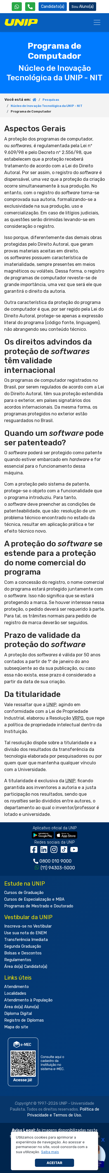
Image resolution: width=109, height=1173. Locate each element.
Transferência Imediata (26, 939)
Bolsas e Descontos (23, 953)
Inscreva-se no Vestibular (28, 926)
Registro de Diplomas (24, 1020)
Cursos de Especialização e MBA (34, 899)
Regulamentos (17, 959)
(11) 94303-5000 (58, 867)
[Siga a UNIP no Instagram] (55, 851)
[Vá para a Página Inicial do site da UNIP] (21, 22)
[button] (50, 1152)
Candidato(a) (52, 6)
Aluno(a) (86, 6)
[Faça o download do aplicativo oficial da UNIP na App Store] (66, 834)
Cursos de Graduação (24, 892)
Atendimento (16, 986)
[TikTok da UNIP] (65, 851)
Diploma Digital (18, 1013)
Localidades (15, 993)
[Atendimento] (30, 6)
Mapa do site (16, 1027)
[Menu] (97, 22)
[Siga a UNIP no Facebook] (35, 851)
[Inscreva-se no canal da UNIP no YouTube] (74, 851)
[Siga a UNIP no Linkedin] (45, 851)
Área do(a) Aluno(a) (21, 1007)
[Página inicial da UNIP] (34, 100)
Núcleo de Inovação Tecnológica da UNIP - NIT (46, 106)
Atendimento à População (28, 1000)
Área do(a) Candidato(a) (25, 966)
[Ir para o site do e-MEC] (37, 1061)
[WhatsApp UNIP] (17, 6)
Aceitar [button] (54, 1163)
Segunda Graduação (22, 946)
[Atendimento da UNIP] (30, 6)
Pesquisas (50, 100)
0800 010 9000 (55, 861)
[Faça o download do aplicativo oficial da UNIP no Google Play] (43, 834)
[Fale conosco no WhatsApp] (17, 6)
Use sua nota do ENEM (25, 933)
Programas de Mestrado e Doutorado (38, 906)
